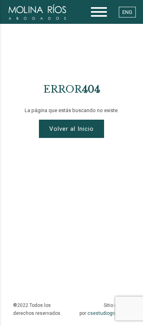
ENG (127, 12)
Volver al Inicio (71, 128)
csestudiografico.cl (108, 313)
